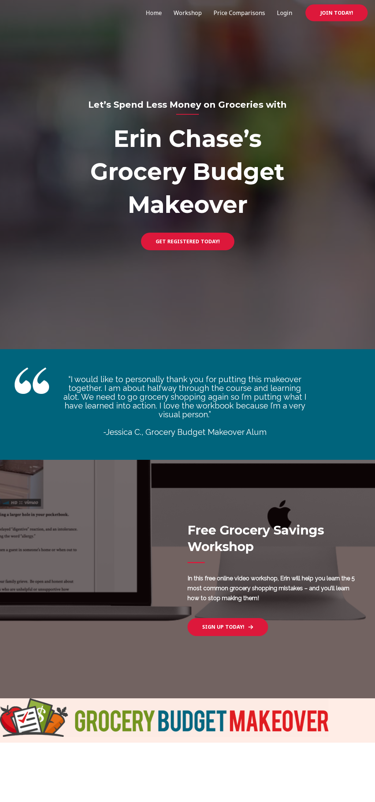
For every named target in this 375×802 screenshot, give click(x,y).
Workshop (188, 13)
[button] (336, 12)
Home (154, 13)
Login (284, 13)
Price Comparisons (239, 13)
